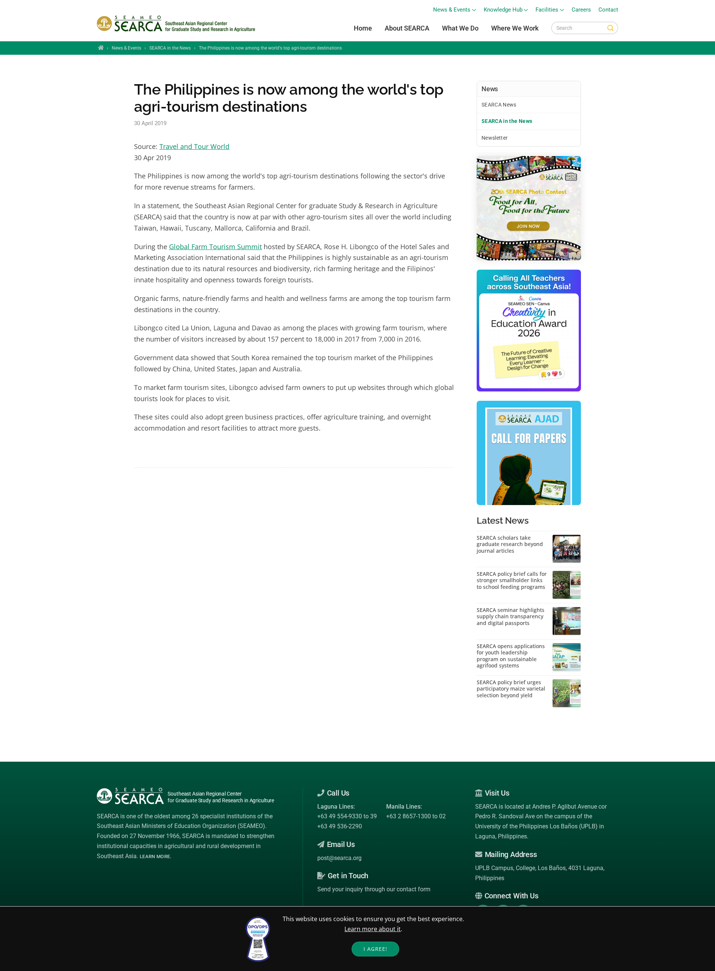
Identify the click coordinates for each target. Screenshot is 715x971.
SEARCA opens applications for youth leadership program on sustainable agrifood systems (511, 656)
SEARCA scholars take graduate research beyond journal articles (510, 544)
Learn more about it (372, 929)
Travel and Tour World (194, 146)
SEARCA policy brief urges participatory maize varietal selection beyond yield (511, 689)
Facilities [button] (547, 10)
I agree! (375, 948)
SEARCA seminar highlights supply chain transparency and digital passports (510, 616)
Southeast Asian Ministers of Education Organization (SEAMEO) (181, 825)
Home (363, 28)
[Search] (610, 28)
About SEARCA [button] (407, 28)
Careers (581, 10)
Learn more (155, 856)
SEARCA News (499, 105)
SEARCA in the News (170, 48)
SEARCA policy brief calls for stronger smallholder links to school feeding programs (512, 580)
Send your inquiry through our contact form (373, 889)
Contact (608, 10)
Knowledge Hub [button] (503, 10)
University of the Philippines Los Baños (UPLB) (536, 826)
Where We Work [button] (514, 28)
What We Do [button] (460, 28)
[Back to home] (177, 24)
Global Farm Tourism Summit (215, 246)
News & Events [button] (451, 10)
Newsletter (495, 138)
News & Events (126, 48)
